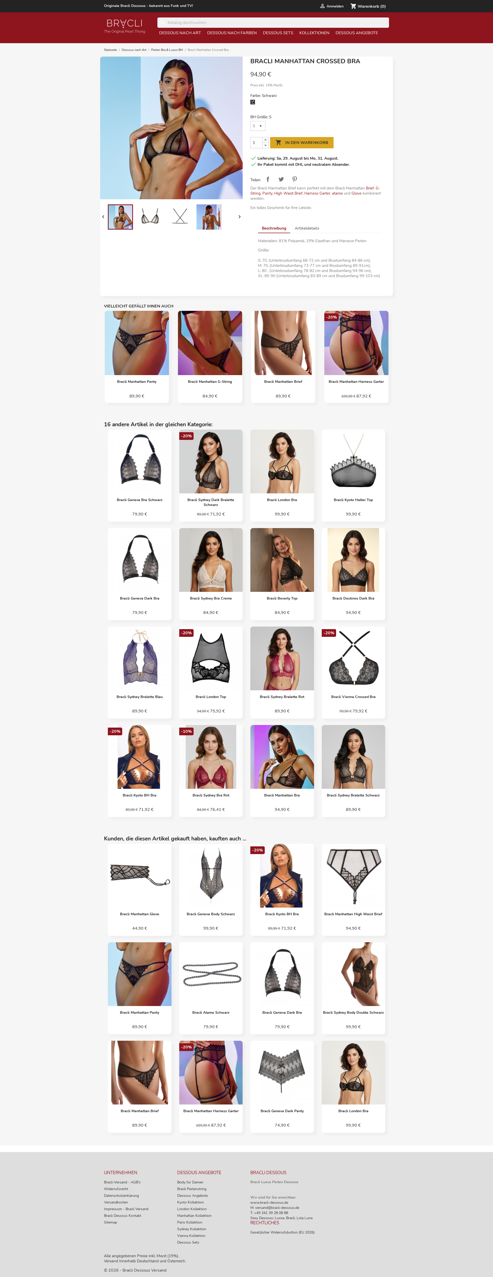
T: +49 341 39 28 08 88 (269, 1212)
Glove (357, 193)
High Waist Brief (288, 193)
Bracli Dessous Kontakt (122, 1215)
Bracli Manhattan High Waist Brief (353, 914)
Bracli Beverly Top (282, 598)
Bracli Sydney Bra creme (211, 598)
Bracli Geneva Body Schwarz (211, 914)
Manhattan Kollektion (194, 1215)
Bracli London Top (211, 696)
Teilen (268, 179)
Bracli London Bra (282, 499)
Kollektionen (314, 33)
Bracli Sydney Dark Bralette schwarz (210, 502)
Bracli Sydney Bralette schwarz (353, 795)
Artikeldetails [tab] (307, 228)
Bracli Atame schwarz (211, 1012)
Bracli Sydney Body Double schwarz (353, 1012)
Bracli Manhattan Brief (283, 381)
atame (337, 193)
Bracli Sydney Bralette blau (140, 696)
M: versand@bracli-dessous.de (274, 1207)
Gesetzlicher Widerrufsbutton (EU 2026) (282, 1232)
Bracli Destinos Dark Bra (353, 598)
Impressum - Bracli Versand (126, 1209)
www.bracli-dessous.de (269, 1202)
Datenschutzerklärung (121, 1195)
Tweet (281, 179)
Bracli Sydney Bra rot (211, 795)
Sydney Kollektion (191, 1229)
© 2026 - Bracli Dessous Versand (135, 1270)
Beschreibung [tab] (274, 228)
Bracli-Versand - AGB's (122, 1182)
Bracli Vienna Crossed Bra (353, 696)
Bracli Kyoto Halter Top (353, 499)
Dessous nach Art (180, 33)
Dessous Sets (278, 33)
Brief (370, 188)
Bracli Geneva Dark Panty (282, 1111)
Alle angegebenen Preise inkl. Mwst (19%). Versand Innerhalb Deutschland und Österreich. (145, 1258)
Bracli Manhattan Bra (282, 795)
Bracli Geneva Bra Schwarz (140, 499)
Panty (267, 193)
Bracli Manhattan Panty (136, 381)
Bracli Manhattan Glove (139, 914)
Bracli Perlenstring (191, 1189)
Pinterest (294, 179)
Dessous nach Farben (232, 33)
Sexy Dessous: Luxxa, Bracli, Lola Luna (281, 1218)
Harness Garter (317, 193)
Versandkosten (116, 1202)
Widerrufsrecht (116, 1189)
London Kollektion (192, 1209)
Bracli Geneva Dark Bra (139, 598)
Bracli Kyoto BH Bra (139, 795)
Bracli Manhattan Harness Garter (356, 381)
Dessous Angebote (357, 33)
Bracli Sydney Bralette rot (282, 696)
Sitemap (110, 1222)
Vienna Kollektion (191, 1235)
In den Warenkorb (302, 142)
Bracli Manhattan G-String (210, 381)
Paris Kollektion (189, 1222)
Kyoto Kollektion (190, 1202)
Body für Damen (190, 1182)
